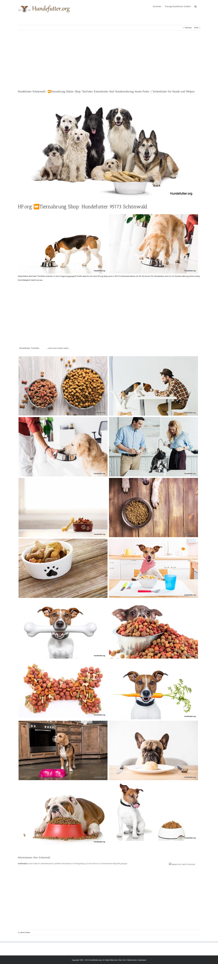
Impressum (142, 960)
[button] (195, 6)
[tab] (29, 348)
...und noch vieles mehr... (58, 348)
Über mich (122, 960)
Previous (188, 27)
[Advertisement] (109, 60)
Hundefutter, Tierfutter (29, 348)
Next (196, 27)
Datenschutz (132, 960)
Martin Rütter (25, 932)
